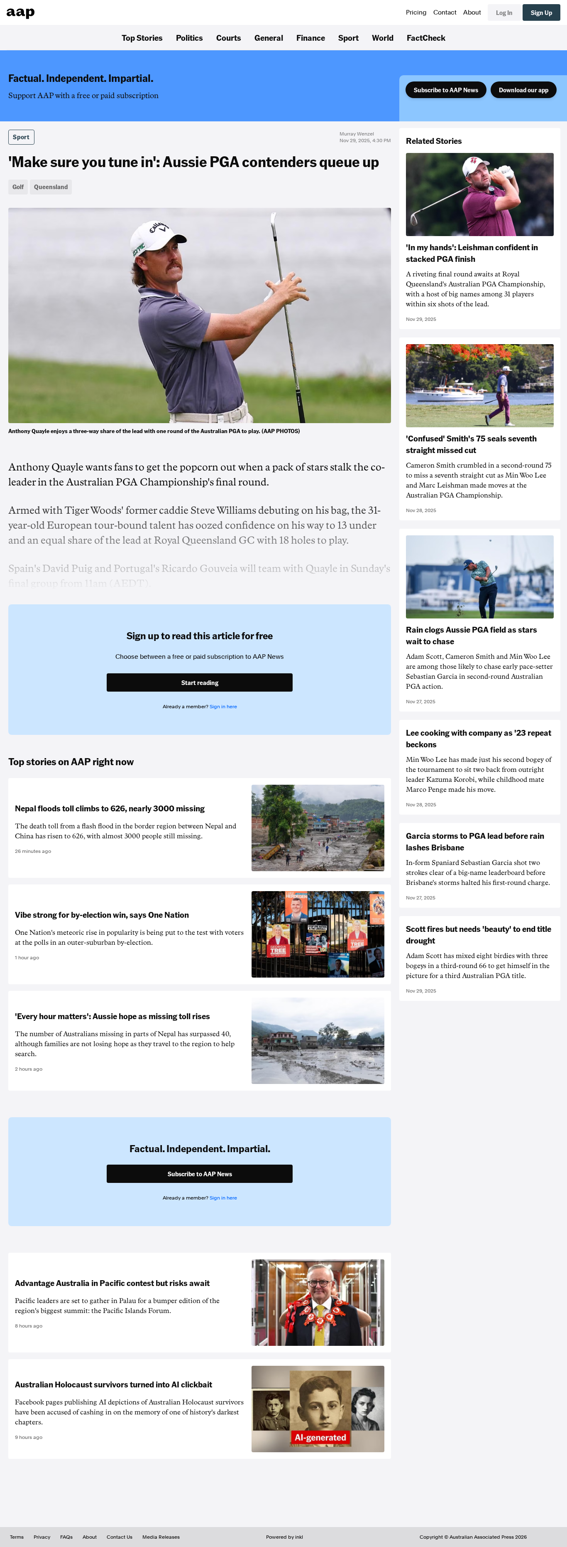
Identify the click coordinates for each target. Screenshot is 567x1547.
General (268, 37)
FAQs (66, 1537)
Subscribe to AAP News (446, 90)
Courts (228, 37)
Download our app (523, 90)
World (382, 37)
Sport (348, 37)
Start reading (199, 682)
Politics (189, 37)
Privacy (42, 1537)
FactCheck (426, 37)
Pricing (416, 12)
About (472, 12)
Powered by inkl (284, 1537)
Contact (445, 12)
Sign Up (541, 12)
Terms (17, 1537)
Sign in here (223, 706)
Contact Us (119, 1537)
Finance (310, 37)
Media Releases (161, 1537)
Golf (18, 186)
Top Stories (142, 37)
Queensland (51, 186)
